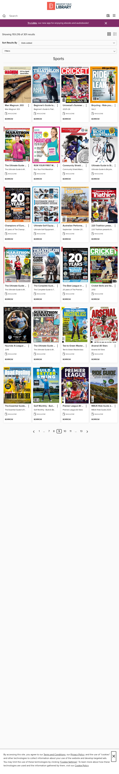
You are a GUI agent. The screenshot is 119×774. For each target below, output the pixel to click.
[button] (109, 34)
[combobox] (53, 15)
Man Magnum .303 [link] (14, 105)
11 (70, 431)
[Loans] (108, 16)
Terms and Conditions (54, 754)
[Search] (4, 15)
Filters (7, 51)
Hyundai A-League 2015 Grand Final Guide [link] (16, 346)
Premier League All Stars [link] (74, 406)
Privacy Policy (77, 754)
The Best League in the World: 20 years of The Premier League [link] (74, 286)
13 (81, 431)
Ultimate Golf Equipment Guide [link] (45, 225)
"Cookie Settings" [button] (68, 762)
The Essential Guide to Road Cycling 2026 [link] (16, 406)
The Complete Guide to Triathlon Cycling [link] (45, 286)
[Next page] (87, 431)
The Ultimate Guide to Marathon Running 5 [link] (16, 165)
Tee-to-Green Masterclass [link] (74, 346)
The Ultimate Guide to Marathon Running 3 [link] (16, 286)
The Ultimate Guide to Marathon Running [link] (45, 346)
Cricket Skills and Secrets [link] (102, 286)
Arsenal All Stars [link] (99, 346)
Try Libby (32, 23)
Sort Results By (9, 42)
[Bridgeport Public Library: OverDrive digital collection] (59, 6)
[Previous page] (34, 431)
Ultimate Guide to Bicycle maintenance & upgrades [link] (102, 165)
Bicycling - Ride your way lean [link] (102, 105)
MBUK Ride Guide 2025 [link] (102, 406)
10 (65, 431)
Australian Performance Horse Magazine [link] (74, 225)
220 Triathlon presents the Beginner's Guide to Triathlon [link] (102, 225)
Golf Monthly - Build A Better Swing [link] (45, 406)
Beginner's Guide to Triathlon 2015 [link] (45, 105)
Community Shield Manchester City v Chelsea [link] (74, 165)
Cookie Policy (82, 765)
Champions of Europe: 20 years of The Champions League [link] (16, 225)
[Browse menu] (114, 16)
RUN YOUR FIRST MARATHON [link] (45, 165)
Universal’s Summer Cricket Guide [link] (74, 105)
